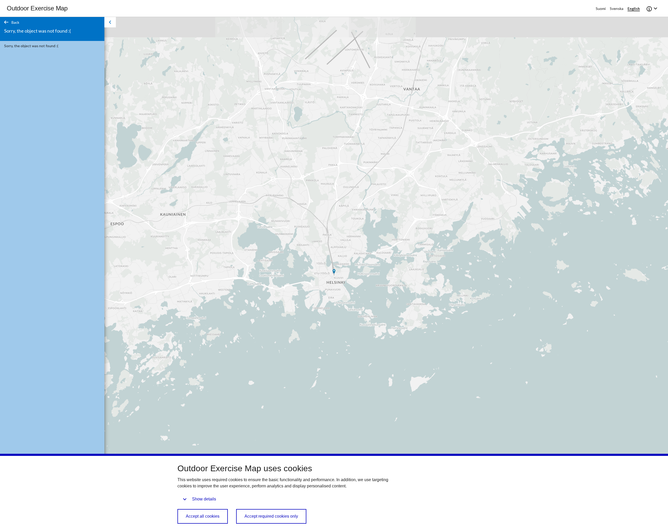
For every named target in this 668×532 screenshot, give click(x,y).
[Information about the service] (652, 8)
